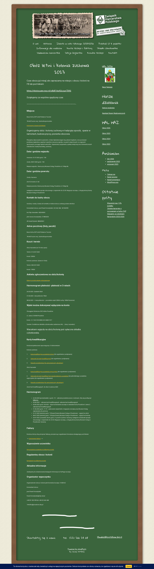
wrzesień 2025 (112, 164)
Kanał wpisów (112, 177)
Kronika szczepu (95, 53)
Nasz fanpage (107, 87)
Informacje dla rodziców (49, 48)
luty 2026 (110, 159)
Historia (47, 44)
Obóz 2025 (106, 133)
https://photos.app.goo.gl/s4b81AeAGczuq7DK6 (49, 90)
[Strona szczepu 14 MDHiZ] (77, 26)
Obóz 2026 (106, 128)
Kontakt (112, 53)
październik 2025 (113, 162)
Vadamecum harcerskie (48, 53)
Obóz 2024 (106, 139)
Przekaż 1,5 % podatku (110, 44)
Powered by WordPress (77, 549)
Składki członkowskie (107, 48)
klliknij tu (35, 400)
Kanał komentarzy (113, 180)
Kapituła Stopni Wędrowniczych (113, 113)
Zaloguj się (111, 174)
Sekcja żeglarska (73, 53)
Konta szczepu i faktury (79, 48)
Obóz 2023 (106, 144)
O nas (36, 44)
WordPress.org (112, 182)
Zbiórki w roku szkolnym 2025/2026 (75, 44)
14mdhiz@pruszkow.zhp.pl (109, 537)
